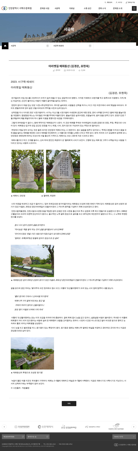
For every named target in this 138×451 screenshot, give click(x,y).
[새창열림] (21, 424)
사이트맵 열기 (134, 8)
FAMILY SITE (118, 437)
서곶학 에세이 (58, 46)
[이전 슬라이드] (4, 426)
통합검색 (109, 2)
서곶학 (13, 46)
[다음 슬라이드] (133, 426)
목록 (69, 404)
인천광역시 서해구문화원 (16, 8)
